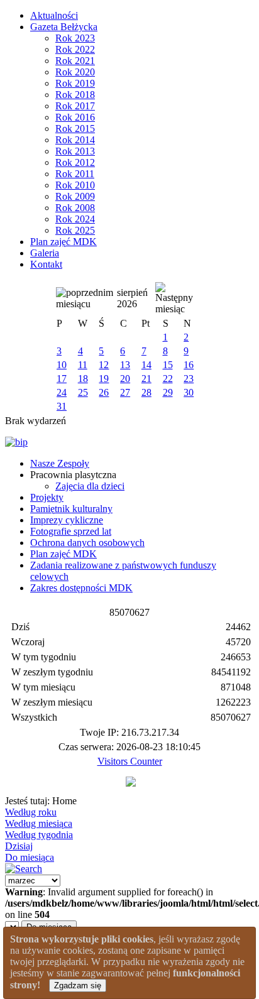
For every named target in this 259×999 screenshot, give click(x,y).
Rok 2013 (75, 151)
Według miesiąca (38, 823)
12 (104, 364)
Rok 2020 (75, 72)
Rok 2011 (74, 173)
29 (168, 392)
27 (125, 392)
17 (62, 378)
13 (125, 364)
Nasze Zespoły (59, 463)
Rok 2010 (75, 185)
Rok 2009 (75, 196)
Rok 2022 (75, 49)
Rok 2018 (75, 94)
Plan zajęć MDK (63, 241)
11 (82, 364)
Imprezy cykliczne (66, 520)
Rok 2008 (75, 207)
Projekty (46, 497)
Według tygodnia (39, 834)
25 (83, 392)
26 (104, 392)
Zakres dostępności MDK (81, 587)
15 (168, 364)
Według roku (31, 812)
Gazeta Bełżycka (63, 26)
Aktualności (54, 15)
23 (189, 378)
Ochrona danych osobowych (87, 542)
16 (189, 364)
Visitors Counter (129, 761)
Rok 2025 (75, 230)
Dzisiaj (19, 846)
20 (125, 378)
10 (62, 364)
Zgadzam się (77, 985)
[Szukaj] (23, 868)
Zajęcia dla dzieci (89, 486)
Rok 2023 (75, 38)
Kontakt (46, 264)
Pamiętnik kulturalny (71, 508)
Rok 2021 (75, 60)
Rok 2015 (75, 128)
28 (146, 392)
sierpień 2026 (132, 298)
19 (104, 378)
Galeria (44, 253)
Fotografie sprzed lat (70, 531)
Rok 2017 (75, 106)
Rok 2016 (75, 117)
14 (146, 364)
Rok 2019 (75, 83)
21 (146, 378)
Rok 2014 (75, 139)
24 (62, 392)
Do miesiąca (29, 857)
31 (62, 406)
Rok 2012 (75, 162)
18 (83, 378)
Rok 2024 (75, 219)
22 (168, 378)
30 (189, 392)
